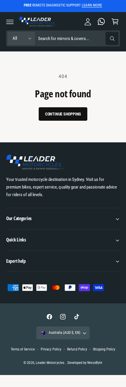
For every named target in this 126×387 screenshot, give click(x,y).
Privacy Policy (51, 349)
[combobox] (78, 38)
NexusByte (95, 362)
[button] (10, 21)
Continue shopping (63, 114)
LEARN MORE (92, 5)
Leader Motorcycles (50, 363)
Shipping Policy (104, 349)
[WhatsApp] (101, 21)
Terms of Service (23, 349)
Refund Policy (77, 349)
